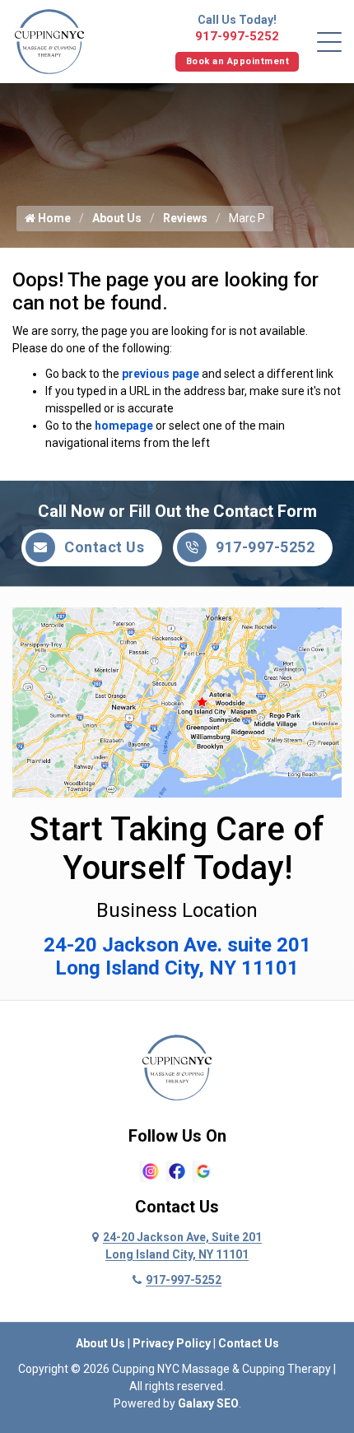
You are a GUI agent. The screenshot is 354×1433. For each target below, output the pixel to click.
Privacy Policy (172, 1343)
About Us (117, 218)
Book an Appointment (238, 61)
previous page (160, 373)
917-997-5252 (237, 36)
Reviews (185, 218)
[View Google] (203, 1169)
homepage (124, 425)
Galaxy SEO (208, 1403)
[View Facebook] (177, 1169)
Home (53, 218)
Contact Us (104, 547)
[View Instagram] (150, 1169)
